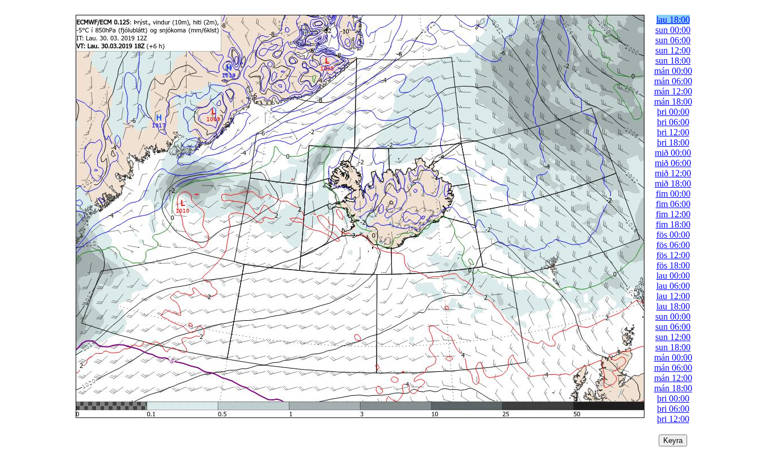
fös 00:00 (673, 234)
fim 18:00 (673, 224)
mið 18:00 (673, 183)
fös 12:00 (673, 255)
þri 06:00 (673, 122)
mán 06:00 (673, 81)
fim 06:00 (673, 204)
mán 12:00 (673, 91)
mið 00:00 (673, 153)
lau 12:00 (673, 296)
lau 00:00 (673, 275)
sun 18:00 (673, 60)
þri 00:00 (673, 112)
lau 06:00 (673, 286)
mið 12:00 (673, 173)
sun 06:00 (673, 40)
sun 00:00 (673, 30)
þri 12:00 (673, 132)
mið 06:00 (673, 163)
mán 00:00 (673, 71)
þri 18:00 (673, 142)
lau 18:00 (673, 19)
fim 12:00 (673, 214)
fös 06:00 (673, 245)
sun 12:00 (673, 50)
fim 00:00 (673, 193)
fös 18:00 (673, 265)
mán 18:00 (673, 101)
